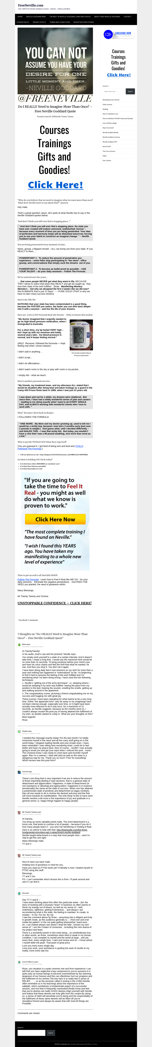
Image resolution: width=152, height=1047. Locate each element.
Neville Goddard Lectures (111, 137)
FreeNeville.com (30, 5)
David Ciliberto (28, 962)
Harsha (25, 771)
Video (105, 156)
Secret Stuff (107, 146)
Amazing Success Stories (111, 100)
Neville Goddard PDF (110, 142)
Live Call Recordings (110, 123)
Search (106, 86)
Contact (128, 16)
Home (20, 16)
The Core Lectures (109, 151)
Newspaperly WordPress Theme (86, 1044)
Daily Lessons (107, 104)
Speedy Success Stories (84, 22)
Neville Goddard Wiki (36, 16)
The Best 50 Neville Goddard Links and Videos (70, 16)
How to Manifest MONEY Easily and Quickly (118, 118)
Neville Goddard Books (110, 132)
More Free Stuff (108, 128)
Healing (105, 109)
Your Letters (107, 160)
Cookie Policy (23, 22)
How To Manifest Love (110, 114)
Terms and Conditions (60, 22)
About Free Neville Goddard (107, 16)
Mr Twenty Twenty (66, 116)
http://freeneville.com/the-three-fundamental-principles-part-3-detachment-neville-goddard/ (55, 831)
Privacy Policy (39, 22)
